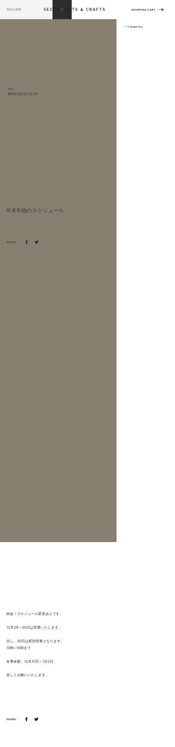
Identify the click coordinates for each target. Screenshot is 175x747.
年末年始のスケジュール (35, 210)
